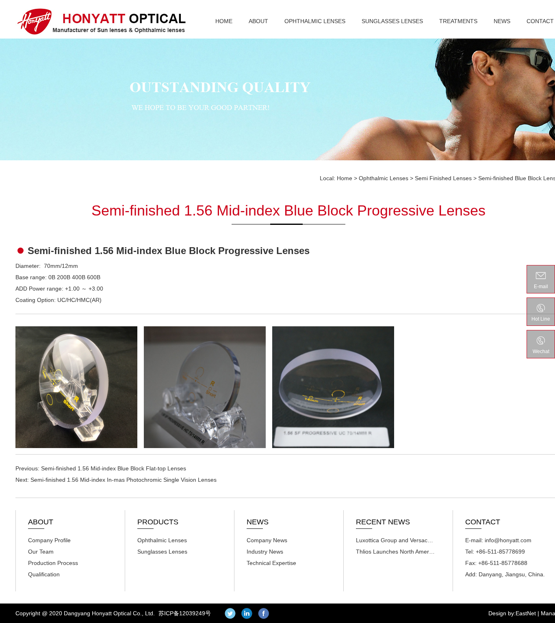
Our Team (41, 551)
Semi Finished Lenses (443, 178)
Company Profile (49, 540)
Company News (267, 540)
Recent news (383, 522)
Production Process (53, 563)
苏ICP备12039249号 (184, 613)
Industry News (265, 551)
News (502, 21)
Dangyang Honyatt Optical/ (101, 21)
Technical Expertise (271, 563)
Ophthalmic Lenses (314, 21)
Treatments (458, 21)
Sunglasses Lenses (392, 21)
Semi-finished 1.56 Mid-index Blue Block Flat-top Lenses (113, 468)
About (258, 21)
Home (223, 21)
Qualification (44, 574)
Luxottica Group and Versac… (394, 540)
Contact (540, 21)
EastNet (526, 613)
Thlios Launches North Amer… (395, 551)
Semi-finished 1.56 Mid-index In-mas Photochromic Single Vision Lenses (123, 479)
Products (157, 522)
